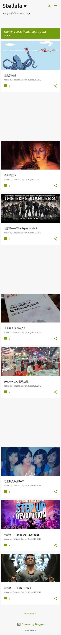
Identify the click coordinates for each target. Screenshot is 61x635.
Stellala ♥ (15, 5)
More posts (30, 614)
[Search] (49, 6)
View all (8, 36)
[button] (55, 86)
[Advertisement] (30, 116)
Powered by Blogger (32, 624)
